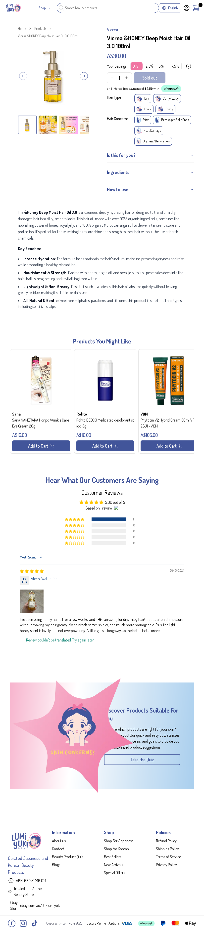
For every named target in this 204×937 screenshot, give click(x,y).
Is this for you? (121, 155)
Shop (42, 8)
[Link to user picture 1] (32, 601)
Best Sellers (112, 856)
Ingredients (118, 172)
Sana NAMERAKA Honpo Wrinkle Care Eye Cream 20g (40, 423)
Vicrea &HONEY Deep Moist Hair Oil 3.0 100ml (48, 36)
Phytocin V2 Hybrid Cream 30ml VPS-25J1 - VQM (169, 423)
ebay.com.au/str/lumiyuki (40, 905)
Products (40, 28)
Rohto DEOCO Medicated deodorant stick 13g (105, 423)
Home (22, 28)
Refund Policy (166, 840)
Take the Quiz (142, 759)
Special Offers (114, 872)
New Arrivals (113, 864)
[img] (32, 571)
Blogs (56, 864)
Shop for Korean (116, 848)
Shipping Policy (167, 848)
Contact (58, 848)
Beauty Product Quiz (67, 856)
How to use (117, 189)
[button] (41, 401)
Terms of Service (168, 856)
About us (59, 840)
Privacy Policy (166, 864)
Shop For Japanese (118, 840)
